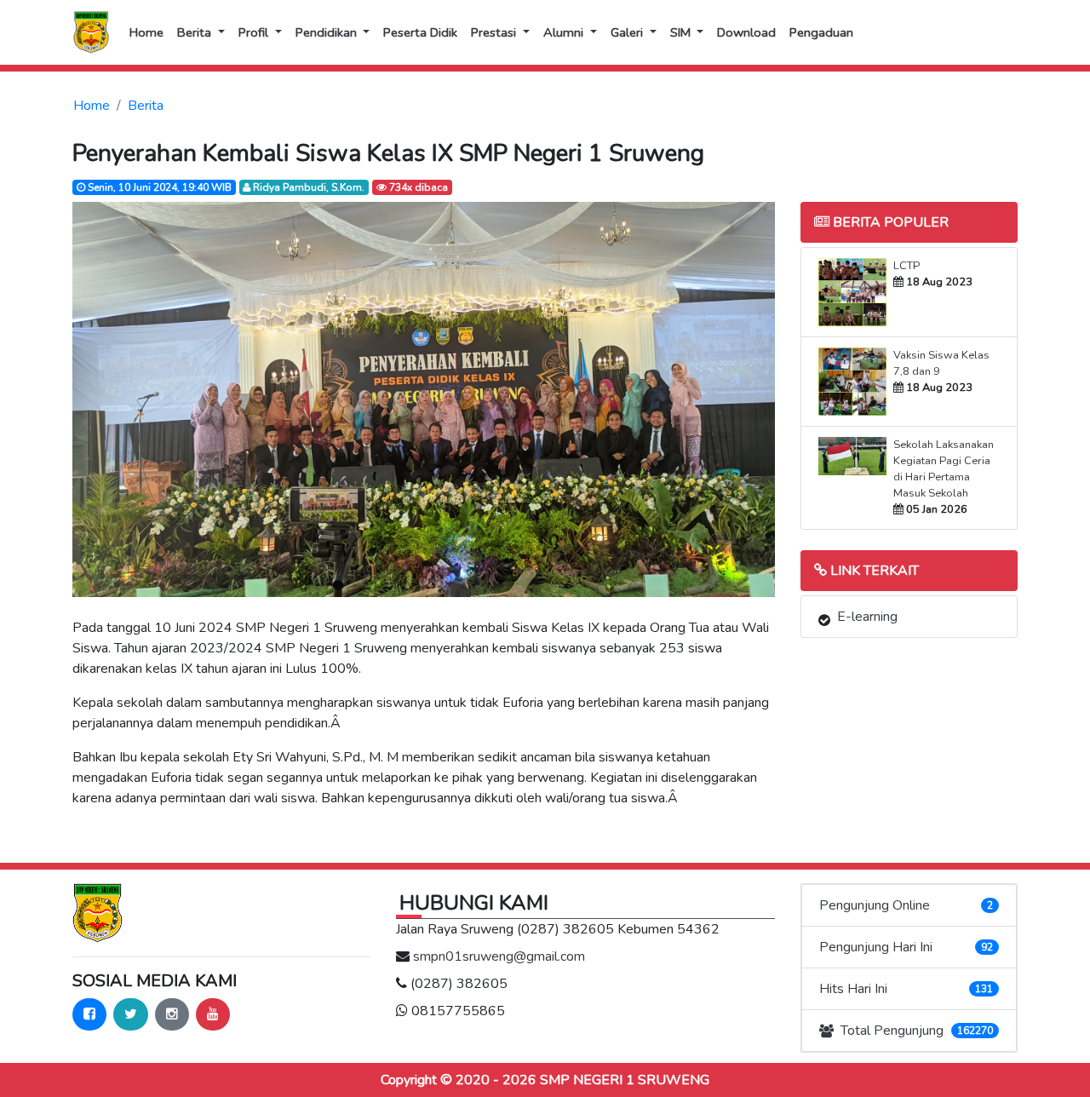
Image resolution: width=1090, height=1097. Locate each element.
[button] (201, 32)
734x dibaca (417, 187)
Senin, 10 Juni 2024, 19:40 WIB (158, 187)
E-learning (867, 616)
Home (91, 105)
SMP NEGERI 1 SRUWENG (624, 1080)
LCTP (906, 265)
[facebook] (89, 1014)
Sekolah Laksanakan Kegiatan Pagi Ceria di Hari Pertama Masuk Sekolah (943, 469)
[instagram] (172, 1014)
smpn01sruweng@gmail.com (499, 956)
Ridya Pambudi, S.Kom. (307, 187)
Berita (146, 105)
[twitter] (130, 1014)
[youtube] (213, 1014)
